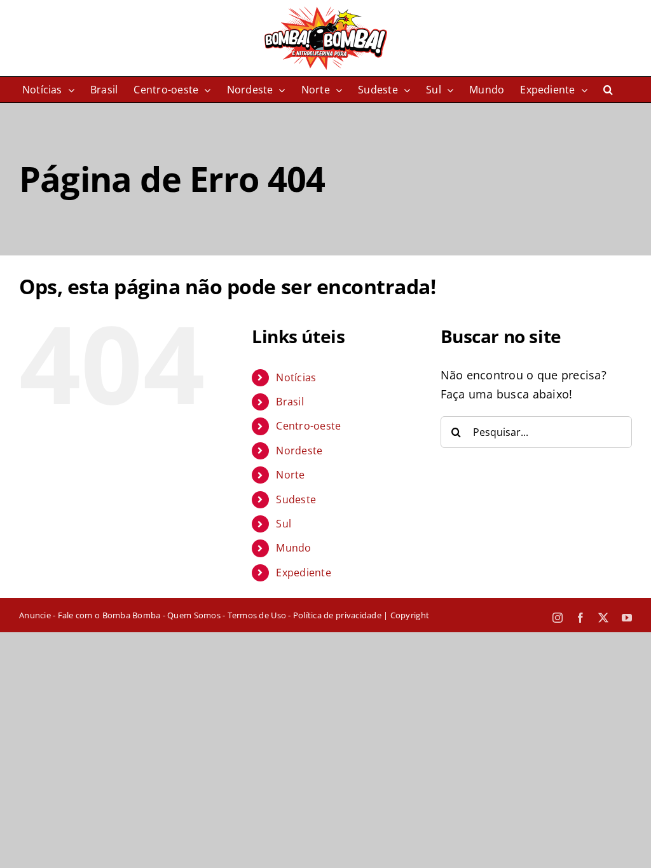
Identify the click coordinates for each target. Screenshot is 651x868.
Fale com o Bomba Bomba (109, 615)
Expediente (303, 573)
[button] (608, 89)
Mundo (293, 548)
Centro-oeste (308, 426)
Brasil (290, 402)
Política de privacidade (337, 615)
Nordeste (299, 451)
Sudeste (296, 499)
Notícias (296, 377)
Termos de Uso (257, 615)
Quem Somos (194, 615)
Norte (290, 475)
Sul (283, 524)
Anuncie (35, 615)
